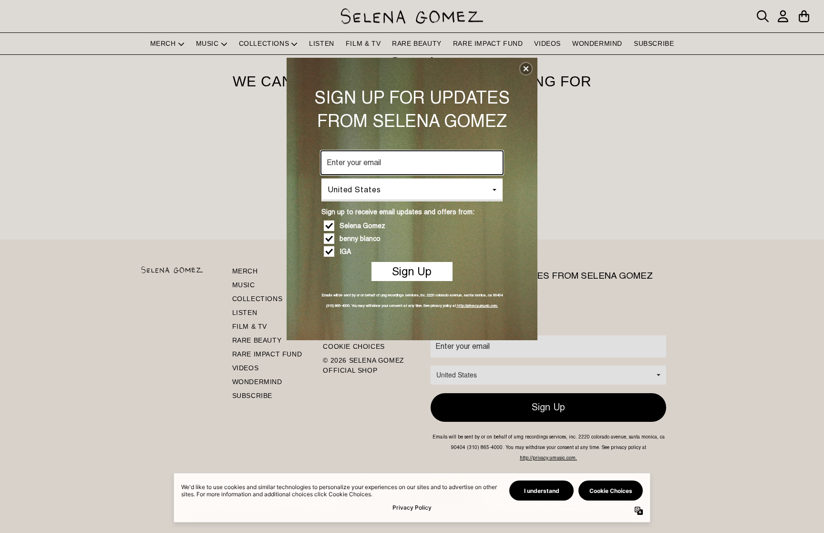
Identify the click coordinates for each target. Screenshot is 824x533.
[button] (526, 68)
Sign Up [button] (412, 271)
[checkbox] (413, 225)
